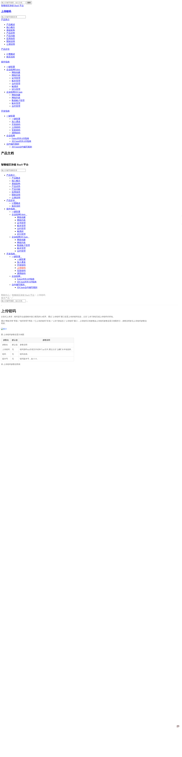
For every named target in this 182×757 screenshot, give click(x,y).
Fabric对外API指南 (20, 138)
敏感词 (15, 86)
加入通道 (16, 121)
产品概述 (10, 24)
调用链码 (16, 133)
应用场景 (10, 38)
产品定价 (5, 49)
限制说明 (10, 41)
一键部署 (10, 67)
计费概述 (10, 54)
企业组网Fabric (13, 69)
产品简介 (5, 19)
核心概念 (10, 27)
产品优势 (10, 33)
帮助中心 (5, 295)
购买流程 (10, 57)
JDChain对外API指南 (21, 141)
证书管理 (16, 78)
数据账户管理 (18, 100)
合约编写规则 (12, 144)
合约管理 (16, 83)
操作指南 (5, 62)
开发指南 (5, 111)
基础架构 (10, 30)
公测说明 (10, 44)
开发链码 (16, 124)
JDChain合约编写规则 (22, 147)
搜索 (29, 3)
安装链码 (16, 130)
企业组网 (10, 135)
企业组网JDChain (14, 92)
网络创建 (16, 72)
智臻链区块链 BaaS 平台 (23, 295)
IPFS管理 (16, 89)
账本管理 (16, 81)
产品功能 (10, 36)
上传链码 (6, 11)
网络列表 (16, 75)
